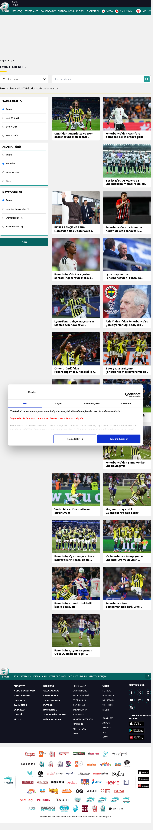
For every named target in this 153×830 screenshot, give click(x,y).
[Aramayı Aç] (148, 676)
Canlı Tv (107, 718)
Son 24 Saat (12, 117)
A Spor (3, 60)
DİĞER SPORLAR (52, 719)
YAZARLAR (19, 709)
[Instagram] (148, 692)
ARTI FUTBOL (79, 728)
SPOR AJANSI (79, 700)
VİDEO (110, 11)
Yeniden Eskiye (11, 79)
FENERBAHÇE (31, 11)
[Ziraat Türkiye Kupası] (138, 11)
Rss (16, 676)
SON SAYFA (78, 714)
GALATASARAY (48, 11)
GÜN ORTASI (79, 705)
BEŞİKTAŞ (17, 11)
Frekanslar (40, 676)
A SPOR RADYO (22, 695)
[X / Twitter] (140, 692)
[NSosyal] (148, 700)
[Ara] (147, 79)
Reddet (32, 392)
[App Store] (140, 723)
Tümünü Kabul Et (119, 439)
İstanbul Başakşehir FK (17, 209)
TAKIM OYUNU (80, 709)
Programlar (80, 686)
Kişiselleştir (73, 439)
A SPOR (106, 723)
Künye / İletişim (98, 676)
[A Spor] (4, 7)
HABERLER (19, 700)
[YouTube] (132, 700)
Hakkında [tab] (126, 403)
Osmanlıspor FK (14, 217)
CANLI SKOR (20, 705)
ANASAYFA (19, 686)
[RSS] (132, 707)
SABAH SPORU (80, 690)
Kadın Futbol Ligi (14, 226)
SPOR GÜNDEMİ (81, 695)
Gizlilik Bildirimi (77, 676)
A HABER (106, 727)
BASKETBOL (93, 11)
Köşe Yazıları (12, 172)
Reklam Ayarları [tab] (92, 403)
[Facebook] (132, 692)
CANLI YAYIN (126, 11)
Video (105, 686)
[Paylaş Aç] (144, 11)
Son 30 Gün (12, 135)
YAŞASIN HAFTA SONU (83, 719)
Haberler (10, 163)
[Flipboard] (140, 700)
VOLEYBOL (108, 705)
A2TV (105, 737)
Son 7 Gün (11, 126)
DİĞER (105, 709)
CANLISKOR (15, 3)
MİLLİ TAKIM (108, 700)
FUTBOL (80, 11)
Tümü (9, 109)
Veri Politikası (57, 676)
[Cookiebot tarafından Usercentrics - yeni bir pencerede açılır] (127, 395)
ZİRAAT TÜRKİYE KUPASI (56, 714)
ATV (104, 732)
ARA (24, 241)
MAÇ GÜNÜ (78, 724)
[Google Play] (140, 730)
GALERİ (18, 714)
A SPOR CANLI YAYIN (25, 690)
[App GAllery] (140, 737)
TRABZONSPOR (66, 11)
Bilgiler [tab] (58, 403)
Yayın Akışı (25, 676)
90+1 (75, 733)
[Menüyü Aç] (149, 11)
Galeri (9, 181)
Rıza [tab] (25, 403)
